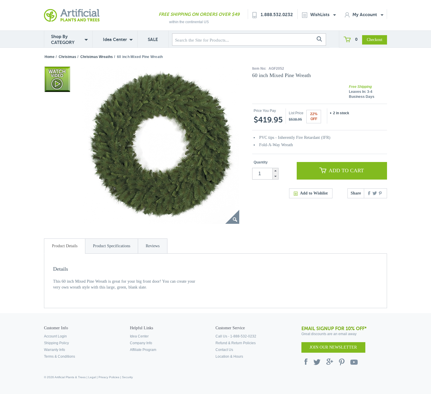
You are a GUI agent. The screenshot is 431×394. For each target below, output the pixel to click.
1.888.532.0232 (277, 14)
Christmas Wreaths (96, 57)
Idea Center (115, 39)
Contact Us (224, 350)
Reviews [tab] (152, 246)
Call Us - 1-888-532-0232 (236, 336)
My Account (365, 14)
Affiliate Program (143, 350)
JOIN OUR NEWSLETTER (333, 347)
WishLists (320, 14)
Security (127, 377)
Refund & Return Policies (236, 343)
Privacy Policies (109, 377)
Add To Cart (346, 170)
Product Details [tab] (64, 246)
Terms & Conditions (59, 356)
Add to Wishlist (314, 193)
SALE (153, 39)
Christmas (67, 57)
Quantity (261, 162)
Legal (92, 377)
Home (50, 57)
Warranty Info (54, 350)
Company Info (141, 343)
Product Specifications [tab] (111, 246)
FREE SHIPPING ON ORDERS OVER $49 (199, 14)
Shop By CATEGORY (62, 39)
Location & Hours (229, 356)
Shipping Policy (56, 343)
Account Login (55, 336)
